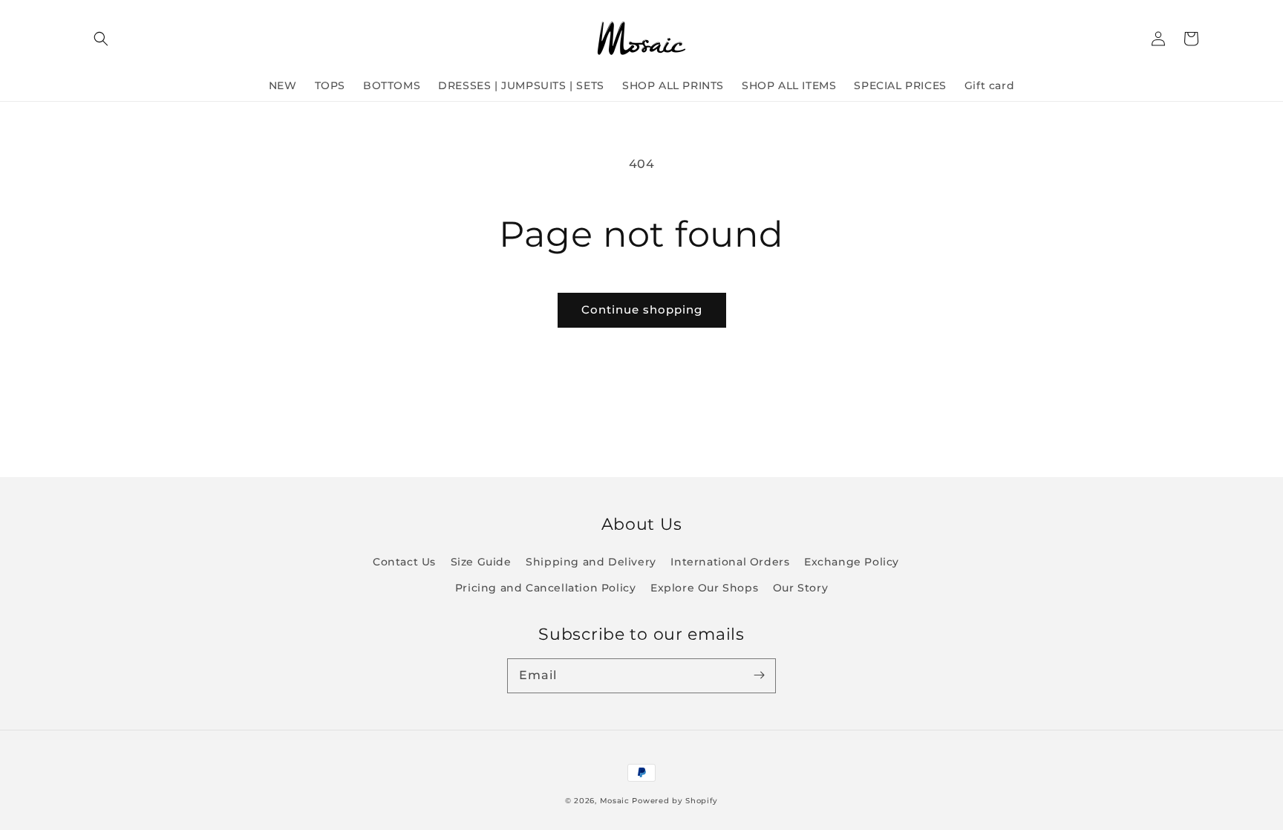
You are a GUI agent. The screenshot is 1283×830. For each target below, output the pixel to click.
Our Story (800, 587)
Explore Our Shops (704, 587)
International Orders (729, 561)
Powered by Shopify (675, 800)
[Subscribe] (758, 675)
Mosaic (615, 800)
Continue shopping (641, 309)
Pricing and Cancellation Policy (545, 587)
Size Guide (481, 561)
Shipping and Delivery (591, 561)
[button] (101, 38)
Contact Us (404, 561)
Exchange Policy (851, 561)
